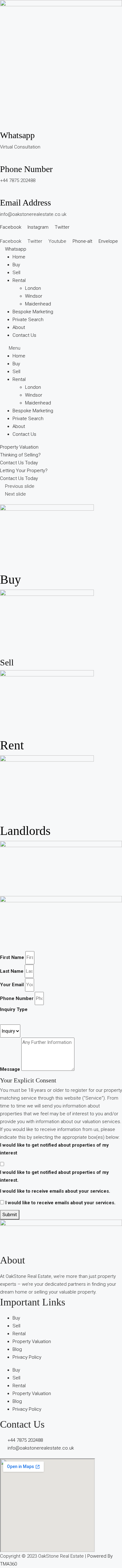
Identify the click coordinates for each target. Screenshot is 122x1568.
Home (19, 257)
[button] (61, 348)
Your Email (12, 984)
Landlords (25, 831)
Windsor (33, 296)
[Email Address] (2, 193)
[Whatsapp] (2, 126)
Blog (17, 1349)
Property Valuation (32, 1341)
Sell (16, 272)
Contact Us (24, 335)
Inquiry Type (14, 1009)
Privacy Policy (27, 1357)
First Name (12, 957)
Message (10, 1069)
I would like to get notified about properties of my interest (54, 1149)
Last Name (11, 971)
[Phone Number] (2, 160)
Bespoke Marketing (33, 312)
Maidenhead (38, 304)
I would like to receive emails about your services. (55, 1191)
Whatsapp (17, 135)
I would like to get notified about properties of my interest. (54, 1176)
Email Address (25, 202)
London (33, 288)
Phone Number (26, 169)
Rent (12, 745)
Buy (16, 265)
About (19, 327)
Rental (19, 280)
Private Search (28, 319)
